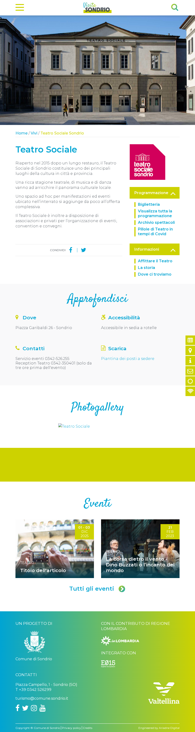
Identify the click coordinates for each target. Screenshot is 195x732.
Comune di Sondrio (47, 728)
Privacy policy (71, 728)
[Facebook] (70, 250)
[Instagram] (34, 708)
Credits (87, 728)
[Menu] (19, 8)
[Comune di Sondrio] (34, 643)
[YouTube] (42, 708)
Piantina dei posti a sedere (127, 358)
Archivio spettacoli (156, 222)
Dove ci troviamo (154, 274)
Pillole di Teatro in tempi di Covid (155, 231)
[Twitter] (83, 250)
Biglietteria (149, 204)
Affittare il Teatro (155, 261)
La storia (146, 267)
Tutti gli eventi (91, 588)
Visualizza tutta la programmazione (155, 213)
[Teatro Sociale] (147, 161)
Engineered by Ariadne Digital (159, 728)
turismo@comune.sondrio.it (41, 698)
